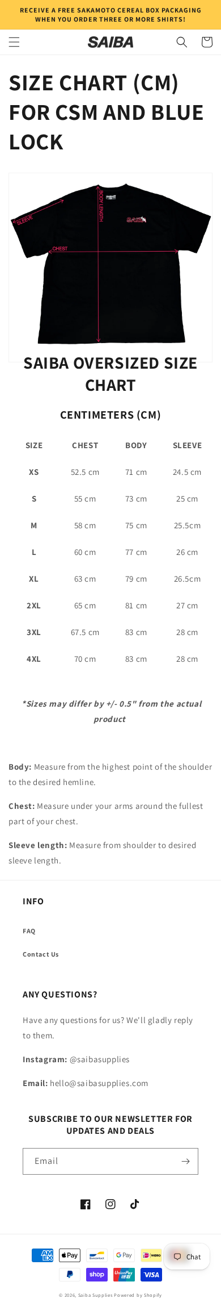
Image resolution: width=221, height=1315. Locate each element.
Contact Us (41, 954)
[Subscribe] (185, 1161)
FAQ (29, 930)
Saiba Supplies (95, 1295)
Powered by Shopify (138, 1295)
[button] (14, 42)
